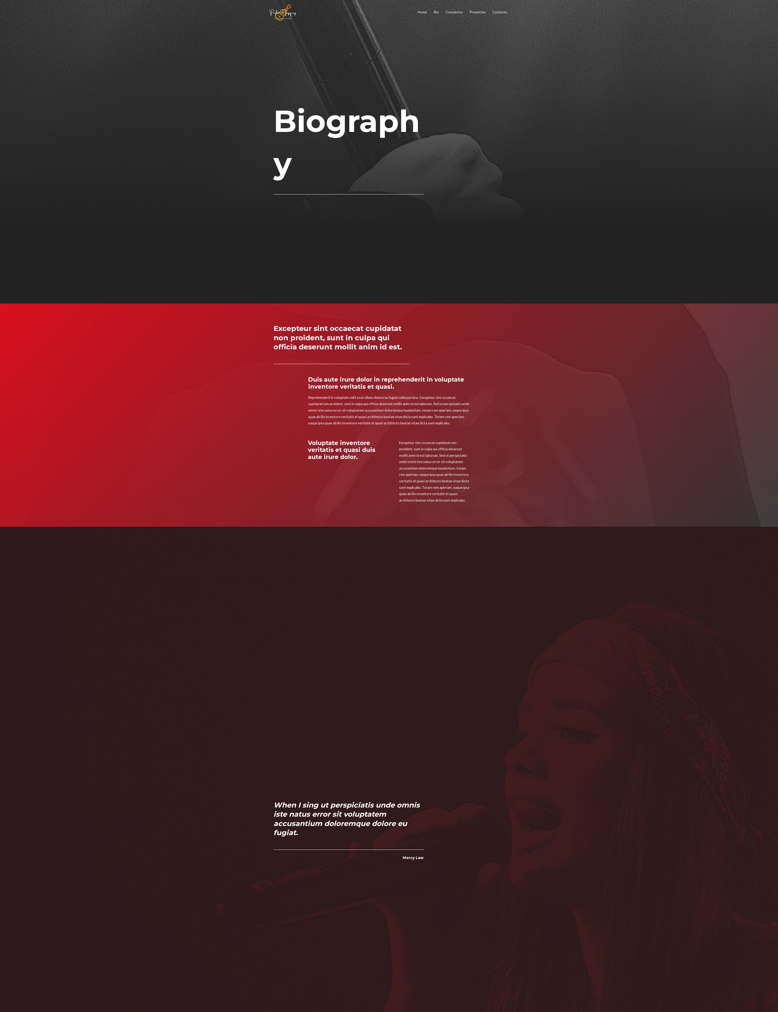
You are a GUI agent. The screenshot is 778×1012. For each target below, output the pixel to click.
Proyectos (478, 12)
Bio (436, 12)
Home (422, 12)
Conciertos (454, 12)
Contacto (500, 12)
